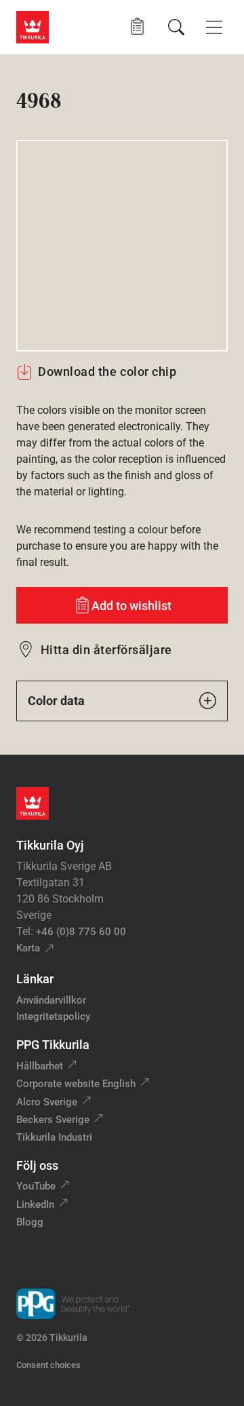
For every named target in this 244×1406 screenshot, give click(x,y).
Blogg (29, 1222)
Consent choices (48, 1365)
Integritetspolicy (53, 1016)
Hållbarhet (39, 1066)
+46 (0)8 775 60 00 (81, 932)
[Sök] (176, 27)
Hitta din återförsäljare (106, 650)
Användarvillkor (51, 1000)
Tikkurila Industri (54, 1137)
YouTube (36, 1186)
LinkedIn (35, 1204)
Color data (56, 701)
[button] (137, 27)
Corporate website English (76, 1084)
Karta (28, 948)
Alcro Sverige (46, 1102)
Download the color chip (107, 371)
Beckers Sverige (52, 1120)
